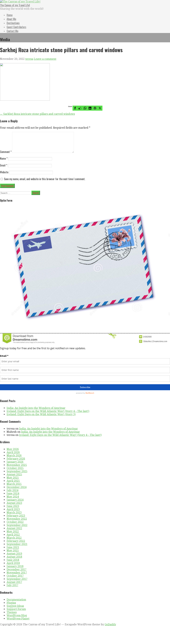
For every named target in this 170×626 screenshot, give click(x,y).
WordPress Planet (18, 618)
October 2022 (15, 522)
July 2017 (12, 585)
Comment (5, 152)
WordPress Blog (17, 615)
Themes (12, 612)
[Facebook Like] (80, 108)
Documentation (16, 599)
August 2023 (14, 503)
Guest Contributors (16, 27)
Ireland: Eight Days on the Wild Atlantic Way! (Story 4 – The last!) (48, 411)
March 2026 (14, 455)
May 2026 (13, 449)
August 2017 (14, 582)
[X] (99, 108)
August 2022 (14, 528)
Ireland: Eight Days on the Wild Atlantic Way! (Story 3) (41, 414)
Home (9, 15)
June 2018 (13, 560)
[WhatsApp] (85, 108)
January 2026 (15, 461)
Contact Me (12, 31)
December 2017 (16, 569)
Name (3, 158)
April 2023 (13, 509)
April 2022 (13, 534)
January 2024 (15, 499)
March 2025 (14, 484)
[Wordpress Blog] (94, 108)
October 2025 (15, 468)
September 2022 (17, 525)
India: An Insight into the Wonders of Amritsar (36, 408)
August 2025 (14, 474)
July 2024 (12, 490)
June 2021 (13, 547)
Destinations (13, 23)
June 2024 (13, 493)
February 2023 (16, 515)
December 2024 (16, 487)
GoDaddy (110, 624)
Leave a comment (45, 58)
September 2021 (17, 544)
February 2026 (16, 458)
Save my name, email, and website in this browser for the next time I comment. (44, 179)
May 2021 (13, 550)
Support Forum (16, 609)
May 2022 (13, 531)
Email (3, 165)
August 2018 (14, 556)
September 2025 (17, 471)
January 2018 (15, 566)
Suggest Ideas (15, 606)
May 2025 (13, 477)
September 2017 (17, 579)
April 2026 (13, 452)
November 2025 (17, 465)
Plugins (11, 602)
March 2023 (14, 512)
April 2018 (13, 563)
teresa (29, 58)
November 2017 (17, 572)
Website (4, 172)
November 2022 (17, 518)
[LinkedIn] (89, 108)
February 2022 (16, 541)
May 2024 (13, 496)
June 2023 (13, 506)
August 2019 (14, 553)
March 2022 (14, 537)
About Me (11, 19)
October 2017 (15, 575)
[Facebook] (75, 108)
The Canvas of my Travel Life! (15, 5)
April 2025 (13, 480)
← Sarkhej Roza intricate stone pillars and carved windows (37, 113)
